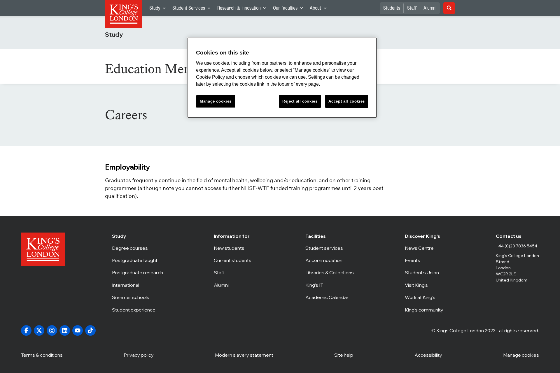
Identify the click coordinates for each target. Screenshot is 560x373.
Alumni (430, 8)
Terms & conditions (42, 355)
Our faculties (289, 9)
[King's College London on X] (39, 330)
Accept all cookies (346, 101)
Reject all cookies (300, 101)
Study (159, 9)
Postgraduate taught (137, 260)
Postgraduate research (137, 272)
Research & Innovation (243, 9)
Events (425, 260)
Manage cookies (521, 355)
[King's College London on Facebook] (26, 330)
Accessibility (428, 355)
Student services (329, 248)
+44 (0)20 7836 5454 (516, 246)
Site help (343, 355)
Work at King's (425, 297)
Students (391, 8)
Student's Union (425, 272)
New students (234, 248)
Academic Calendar (329, 297)
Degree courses (137, 248)
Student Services (193, 9)
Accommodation (329, 260)
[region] (282, 77)
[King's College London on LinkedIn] (65, 330)
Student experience (137, 310)
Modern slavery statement (244, 355)
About (320, 9)
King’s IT (329, 285)
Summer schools (137, 297)
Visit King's (425, 285)
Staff (411, 8)
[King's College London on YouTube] (77, 330)
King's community (425, 310)
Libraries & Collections (329, 272)
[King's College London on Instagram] (52, 330)
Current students (234, 260)
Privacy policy (139, 355)
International (137, 285)
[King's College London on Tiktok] (90, 330)
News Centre (425, 248)
